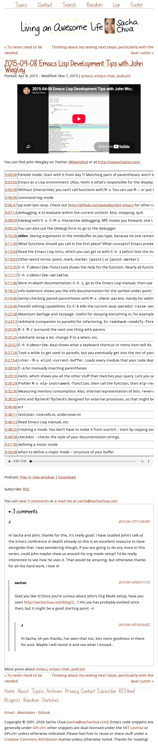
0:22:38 (11, 314)
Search (69, 5)
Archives (54, 691)
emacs (86, 75)
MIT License (133, 727)
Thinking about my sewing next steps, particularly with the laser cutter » (102, 49)
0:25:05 (11, 329)
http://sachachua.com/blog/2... (50, 602)
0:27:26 (11, 352)
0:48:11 (11, 414)
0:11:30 (11, 243)
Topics (21, 5)
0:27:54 (11, 360)
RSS (26, 489)
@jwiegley (78, 161)
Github (44, 712)
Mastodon (26, 712)
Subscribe (106, 691)
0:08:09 (11, 220)
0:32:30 (11, 391)
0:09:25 (11, 228)
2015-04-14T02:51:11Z (134, 582)
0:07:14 (11, 212)
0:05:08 (11, 189)
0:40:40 (11, 406)
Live (116, 5)
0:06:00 (11, 197)
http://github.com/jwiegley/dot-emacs (101, 205)
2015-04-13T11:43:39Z (134, 521)
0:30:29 (11, 383)
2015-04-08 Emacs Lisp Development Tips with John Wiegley (73, 66)
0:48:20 (11, 429)
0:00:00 (11, 174)
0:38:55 (11, 399)
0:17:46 (11, 282)
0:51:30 (11, 444)
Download (67, 477)
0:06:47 (11, 205)
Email (9, 712)
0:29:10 (11, 375)
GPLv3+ (39, 727)
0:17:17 (11, 275)
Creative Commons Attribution (31, 739)
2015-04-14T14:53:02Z (134, 625)
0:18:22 (11, 290)
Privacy (72, 691)
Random (94, 5)
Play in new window (37, 477)
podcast (123, 75)
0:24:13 (11, 321)
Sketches (50, 700)
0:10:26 (11, 235)
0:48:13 (11, 421)
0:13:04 (11, 251)
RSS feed (126, 691)
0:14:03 (11, 259)
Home (9, 691)
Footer (137, 5)
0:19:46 (11, 298)
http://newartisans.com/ (119, 161)
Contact (45, 5)
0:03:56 (11, 182)
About (23, 691)
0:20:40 (11, 306)
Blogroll (12, 700)
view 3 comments (34, 500)
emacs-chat (104, 75)
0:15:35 (11, 267)
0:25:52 (11, 344)
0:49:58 (11, 436)
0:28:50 (11, 368)
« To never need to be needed (23, 49)
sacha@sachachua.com (88, 721)
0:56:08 (11, 451)
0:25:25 (11, 337)
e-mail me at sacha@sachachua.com (86, 500)
